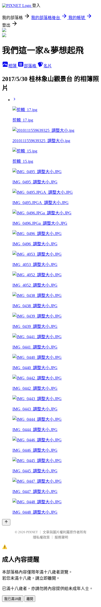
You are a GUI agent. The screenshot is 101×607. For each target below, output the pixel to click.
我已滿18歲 (12, 599)
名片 (48, 66)
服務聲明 (61, 537)
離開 (29, 599)
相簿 (13, 66)
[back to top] (6, 522)
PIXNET (32, 532)
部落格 (30, 66)
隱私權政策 (41, 537)
